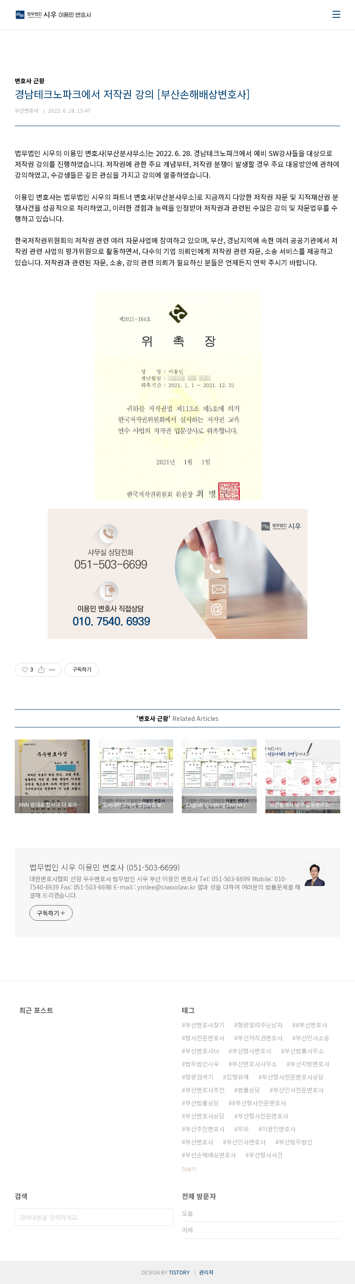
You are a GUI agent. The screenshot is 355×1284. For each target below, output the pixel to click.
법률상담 (249, 1089)
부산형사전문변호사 (263, 1115)
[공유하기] (41, 669)
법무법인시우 (202, 1063)
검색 (164, 1217)
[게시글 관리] (52, 669)
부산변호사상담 (205, 1115)
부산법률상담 (202, 1102)
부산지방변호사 (309, 1063)
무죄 (243, 1128)
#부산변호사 (311, 1024)
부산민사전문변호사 (298, 1089)
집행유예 (237, 1076)
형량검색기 (199, 1076)
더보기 (189, 1169)
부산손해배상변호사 (210, 1154)
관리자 (206, 1272)
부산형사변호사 (251, 1050)
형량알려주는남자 (260, 1024)
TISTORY (179, 1272)
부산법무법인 (296, 1141)
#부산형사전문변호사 (259, 1102)
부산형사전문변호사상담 (293, 1076)
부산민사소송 (312, 1037)
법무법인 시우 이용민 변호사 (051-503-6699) (104, 867)
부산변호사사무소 (254, 1063)
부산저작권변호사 (260, 1037)
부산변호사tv (202, 1050)
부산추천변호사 (205, 1128)
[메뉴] (336, 14)
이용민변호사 (279, 1128)
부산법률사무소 (304, 1050)
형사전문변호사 (205, 1037)
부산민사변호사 (246, 1141)
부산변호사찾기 (205, 1024)
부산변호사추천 (205, 1089)
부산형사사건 (266, 1154)
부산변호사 (199, 1141)
